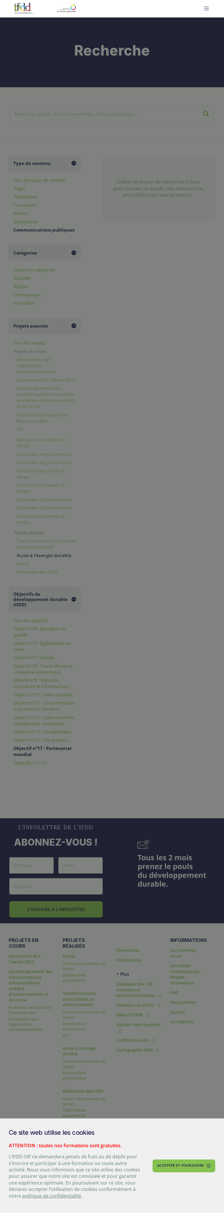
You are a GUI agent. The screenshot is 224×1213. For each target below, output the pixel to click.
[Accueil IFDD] (24, 8)
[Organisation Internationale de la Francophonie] (80, 9)
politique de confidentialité (51, 1196)
